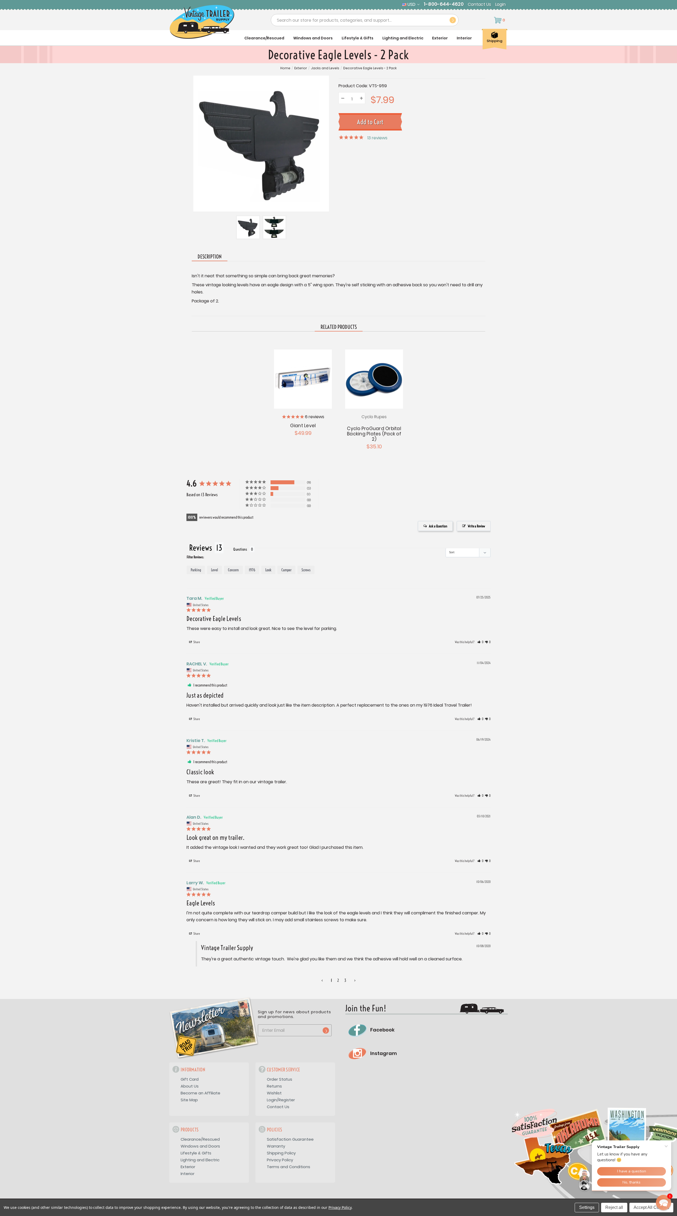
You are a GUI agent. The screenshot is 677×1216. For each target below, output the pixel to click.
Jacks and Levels (325, 68)
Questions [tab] (240, 549)
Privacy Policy (280, 1160)
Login (500, 4)
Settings (586, 1207)
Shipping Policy (281, 1153)
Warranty (276, 1146)
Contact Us (479, 4)
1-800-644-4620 (444, 4)
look (268, 570)
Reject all (614, 1207)
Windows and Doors (313, 38)
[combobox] (365, 20)
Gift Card (190, 1079)
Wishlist (274, 1093)
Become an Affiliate (200, 1093)
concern (233, 570)
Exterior (440, 38)
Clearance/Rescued (264, 38)
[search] (453, 20)
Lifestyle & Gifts (357, 38)
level (214, 570)
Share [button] (196, 642)
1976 (252, 570)
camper (286, 570)
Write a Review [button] (476, 526)
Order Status (279, 1079)
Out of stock (303, 378)
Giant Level (303, 425)
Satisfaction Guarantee (290, 1139)
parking (196, 570)
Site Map (189, 1100)
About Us (190, 1086)
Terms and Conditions (288, 1166)
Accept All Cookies (651, 1207)
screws (305, 570)
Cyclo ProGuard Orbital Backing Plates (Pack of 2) (374, 433)
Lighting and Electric (402, 38)
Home (285, 68)
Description (210, 256)
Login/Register (281, 1100)
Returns (274, 1086)
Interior (464, 38)
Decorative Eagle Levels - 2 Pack (370, 68)
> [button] (355, 980)
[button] (480, 642)
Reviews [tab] (200, 548)
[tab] (339, 327)
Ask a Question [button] (438, 526)
